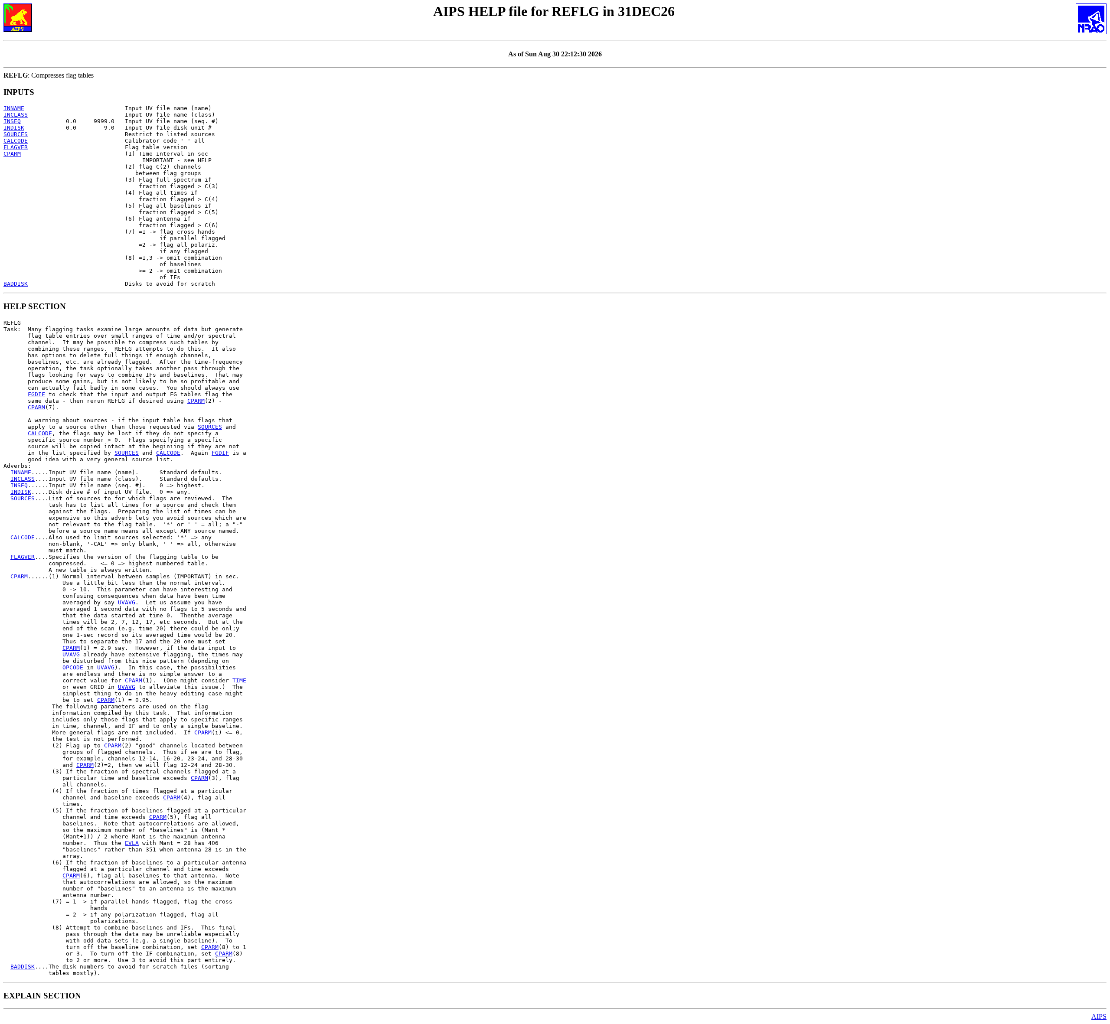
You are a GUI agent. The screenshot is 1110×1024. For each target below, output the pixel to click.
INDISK (13, 127)
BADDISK (15, 283)
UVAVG (126, 602)
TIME (239, 680)
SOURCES (15, 134)
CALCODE (15, 140)
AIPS (1099, 1016)
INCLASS (15, 114)
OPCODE (72, 667)
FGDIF (36, 394)
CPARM (12, 153)
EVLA (132, 843)
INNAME (13, 108)
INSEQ (12, 121)
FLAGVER (15, 147)
